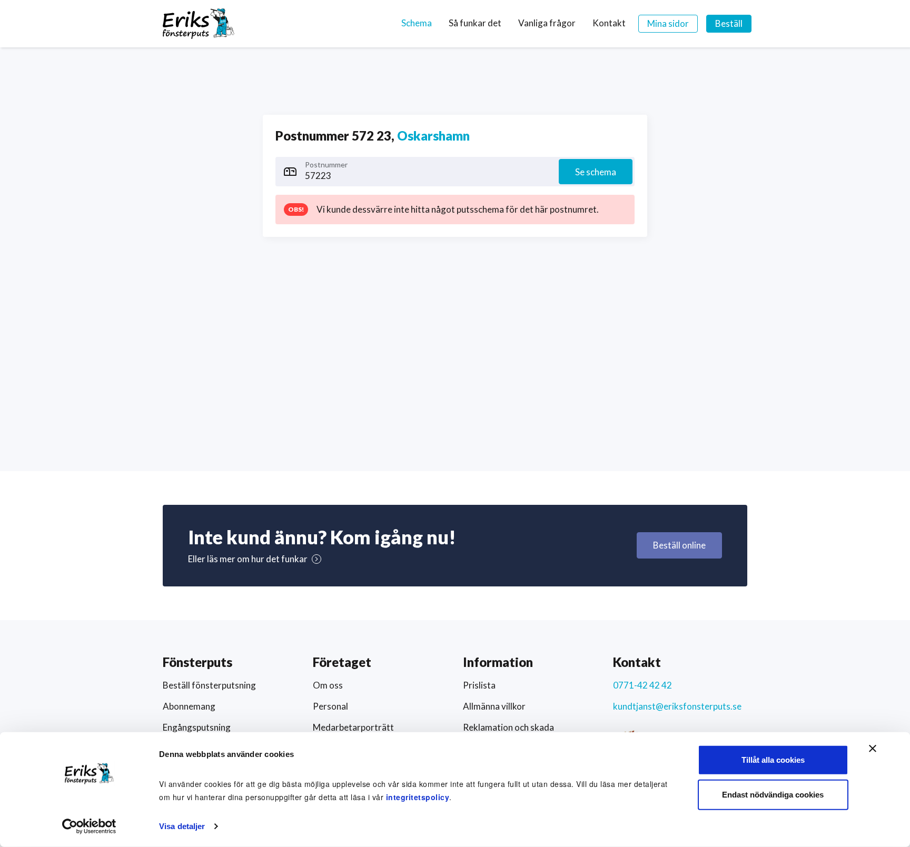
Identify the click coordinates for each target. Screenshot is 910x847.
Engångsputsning (197, 727)
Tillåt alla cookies (773, 759)
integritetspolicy (418, 797)
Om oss (328, 685)
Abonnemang (189, 706)
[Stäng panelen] (872, 748)
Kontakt (609, 22)
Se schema (595, 171)
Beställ (729, 23)
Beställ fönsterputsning (209, 685)
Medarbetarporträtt (353, 727)
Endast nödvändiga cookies (773, 794)
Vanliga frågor (547, 22)
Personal (330, 706)
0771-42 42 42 (642, 685)
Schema (416, 22)
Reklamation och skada (508, 727)
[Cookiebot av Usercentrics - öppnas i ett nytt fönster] (89, 826)
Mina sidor (668, 23)
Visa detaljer (182, 826)
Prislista (479, 685)
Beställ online (679, 545)
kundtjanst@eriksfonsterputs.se (677, 706)
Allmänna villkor (494, 706)
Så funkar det (475, 22)
